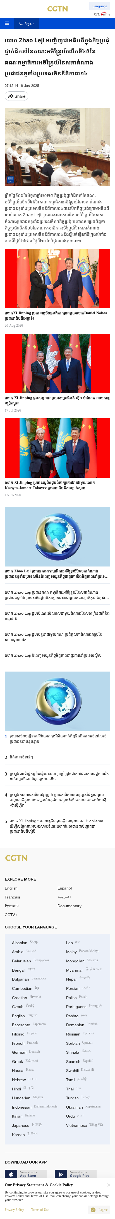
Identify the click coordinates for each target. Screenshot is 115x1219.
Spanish (80, 1061)
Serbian (79, 1043)
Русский (12, 905)
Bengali (23, 969)
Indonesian (34, 1106)
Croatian (26, 997)
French (25, 1043)
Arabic (25, 951)
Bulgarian (29, 978)
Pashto (77, 1015)
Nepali (78, 978)
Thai (73, 1088)
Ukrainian (83, 1106)
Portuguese (84, 1006)
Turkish (78, 1097)
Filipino (24, 1033)
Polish (77, 997)
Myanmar (84, 969)
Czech (23, 1006)
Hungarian (27, 1097)
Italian (23, 1115)
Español (65, 888)
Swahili (80, 1070)
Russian (80, 1033)
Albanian (25, 942)
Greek (25, 1061)
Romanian (82, 1024)
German (26, 1052)
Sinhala (79, 1052)
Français (12, 897)
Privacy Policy (14, 1210)
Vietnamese (84, 1125)
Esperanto (29, 1024)
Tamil (77, 1079)
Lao (73, 942)
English (11, 888)
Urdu (75, 1115)
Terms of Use (40, 1210)
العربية (64, 897)
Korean (24, 1134)
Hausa (23, 1070)
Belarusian (30, 960)
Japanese (27, 1125)
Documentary (70, 905)
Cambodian (25, 988)
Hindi (22, 1088)
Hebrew (24, 1079)
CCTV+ (11, 914)
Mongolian (82, 960)
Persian (78, 988)
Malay (83, 951)
